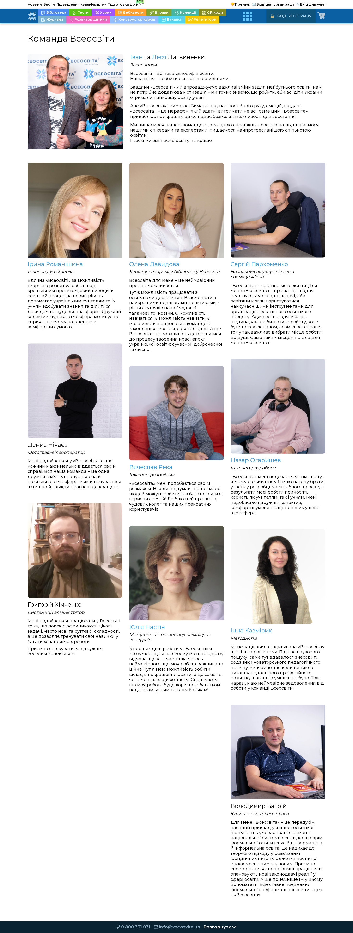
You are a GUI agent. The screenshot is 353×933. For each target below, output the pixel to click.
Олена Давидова (154, 264)
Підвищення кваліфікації (81, 4)
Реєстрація (300, 16)
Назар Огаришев (256, 460)
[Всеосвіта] (32, 16)
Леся (159, 57)
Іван (136, 57)
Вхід (281, 16)
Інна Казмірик (251, 630)
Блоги (49, 4)
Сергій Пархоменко (259, 264)
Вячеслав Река (150, 467)
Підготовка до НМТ (126, 3)
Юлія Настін (147, 627)
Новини (35, 4)
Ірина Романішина (55, 264)
